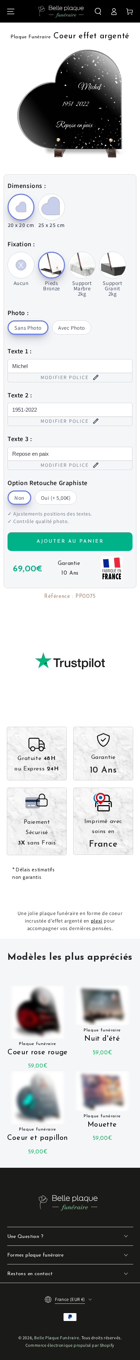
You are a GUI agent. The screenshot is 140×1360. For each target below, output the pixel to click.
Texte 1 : (20, 351)
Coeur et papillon (37, 1134)
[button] (98, 11)
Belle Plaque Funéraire (56, 1337)
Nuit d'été (102, 1035)
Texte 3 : (20, 439)
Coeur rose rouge (38, 1049)
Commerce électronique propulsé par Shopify (70, 1345)
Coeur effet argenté (70, 36)
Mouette (102, 1121)
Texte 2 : (20, 395)
